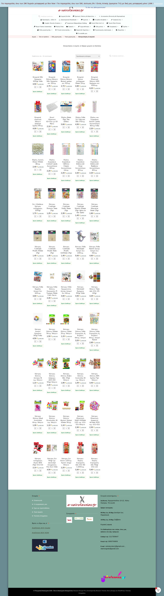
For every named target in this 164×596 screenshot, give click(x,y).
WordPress (121, 590)
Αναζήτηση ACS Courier (41, 528)
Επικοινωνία (38, 500)
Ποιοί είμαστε (38, 512)
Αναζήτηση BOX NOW (40, 533)
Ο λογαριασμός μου (40, 504)
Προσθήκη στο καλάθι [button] (38, 75)
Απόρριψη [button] (158, 3)
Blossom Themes (101, 590)
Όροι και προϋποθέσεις (42, 508)
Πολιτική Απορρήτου (40, 516)
